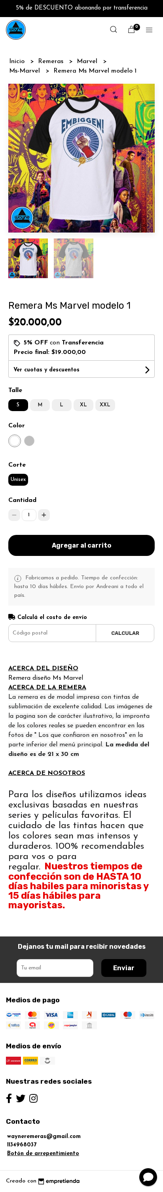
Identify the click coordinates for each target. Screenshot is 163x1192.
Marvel (88, 61)
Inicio (18, 61)
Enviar (124, 968)
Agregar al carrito (81, 545)
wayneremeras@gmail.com (44, 1137)
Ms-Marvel (25, 71)
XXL (105, 405)
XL (83, 405)
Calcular (125, 633)
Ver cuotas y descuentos (46, 370)
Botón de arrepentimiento (43, 1154)
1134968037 (21, 1145)
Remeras (51, 61)
